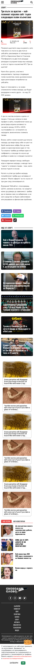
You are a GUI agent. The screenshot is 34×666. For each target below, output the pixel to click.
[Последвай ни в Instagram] (15, 598)
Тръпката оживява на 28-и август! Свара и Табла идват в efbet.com (16, 328)
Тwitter (7, 216)
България (17, 606)
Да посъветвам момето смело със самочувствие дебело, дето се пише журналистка (23, 530)
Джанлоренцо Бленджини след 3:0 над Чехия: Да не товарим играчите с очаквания (17, 307)
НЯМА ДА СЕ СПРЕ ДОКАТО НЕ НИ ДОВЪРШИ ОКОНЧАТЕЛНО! (21, 543)
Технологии (17, 627)
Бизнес (17, 617)
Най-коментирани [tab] (19, 521)
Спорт (3, 7)
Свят (17, 611)
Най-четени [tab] (6, 521)
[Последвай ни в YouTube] (20, 598)
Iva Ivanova (4, 43)
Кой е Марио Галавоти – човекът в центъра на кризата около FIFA (16, 242)
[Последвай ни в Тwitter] (24, 598)
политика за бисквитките (22, 656)
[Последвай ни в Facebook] (10, 598)
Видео (17, 630)
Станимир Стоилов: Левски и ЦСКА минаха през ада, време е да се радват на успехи (16, 264)
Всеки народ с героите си (23, 569)
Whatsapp (19, 216)
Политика (17, 614)
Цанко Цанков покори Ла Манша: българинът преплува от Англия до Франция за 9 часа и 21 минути (16, 349)
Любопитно (17, 625)
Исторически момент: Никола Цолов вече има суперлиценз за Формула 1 (16, 285)
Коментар (17, 609)
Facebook (7, 211)
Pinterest (8, 220)
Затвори (14, 663)
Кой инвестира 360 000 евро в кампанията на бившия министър (24, 556)
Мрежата (17, 622)
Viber (18, 211)
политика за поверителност (13, 658)
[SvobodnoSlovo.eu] (17, 590)
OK (23, 663)
